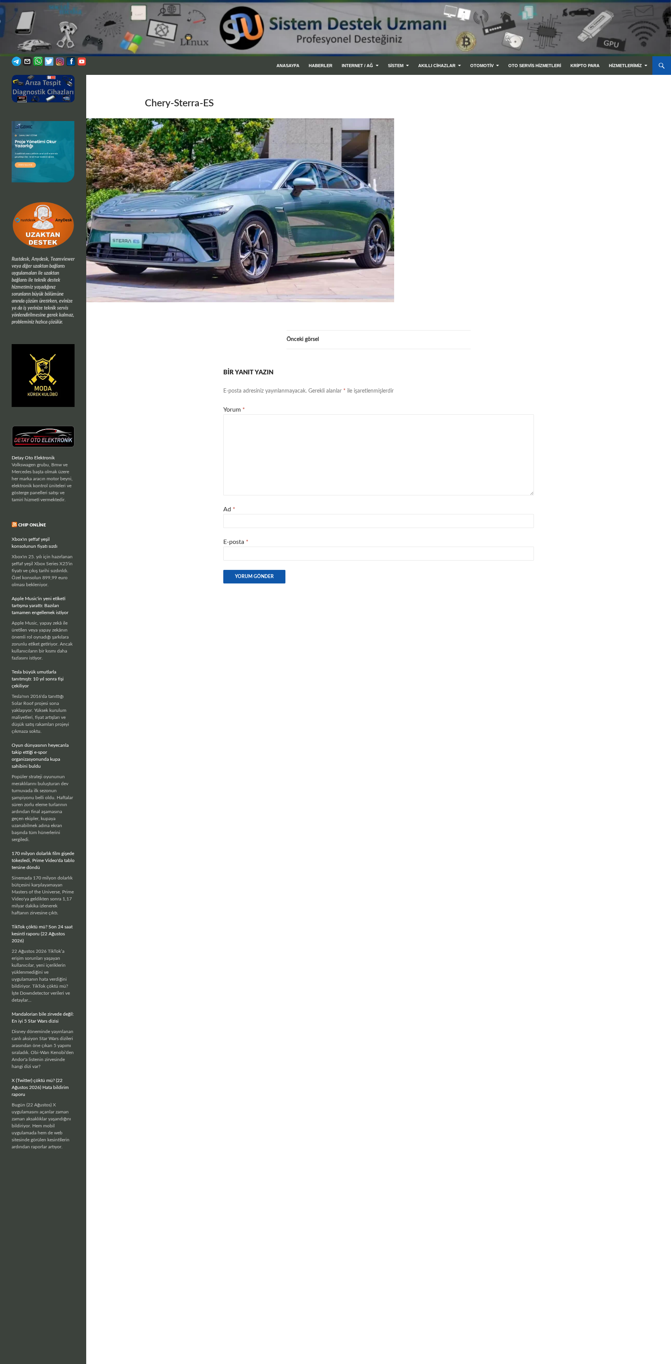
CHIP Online (32, 525)
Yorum (234, 410)
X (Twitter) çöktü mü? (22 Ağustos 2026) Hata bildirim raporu (40, 1087)
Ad (229, 509)
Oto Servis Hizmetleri (534, 65)
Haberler (320, 65)
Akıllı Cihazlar (436, 65)
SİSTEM (395, 65)
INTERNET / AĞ (357, 65)
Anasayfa (287, 65)
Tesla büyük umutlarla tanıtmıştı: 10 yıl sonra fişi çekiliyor (38, 679)
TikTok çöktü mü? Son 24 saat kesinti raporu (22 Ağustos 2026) (42, 933)
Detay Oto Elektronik (33, 457)
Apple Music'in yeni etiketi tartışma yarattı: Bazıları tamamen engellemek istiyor (40, 605)
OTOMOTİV (482, 65)
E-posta (236, 542)
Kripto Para (585, 65)
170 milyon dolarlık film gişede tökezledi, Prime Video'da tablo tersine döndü (43, 860)
